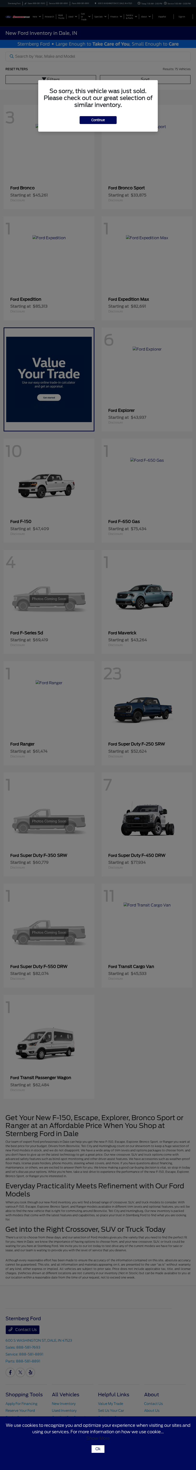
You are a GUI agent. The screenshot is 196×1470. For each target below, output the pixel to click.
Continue (98, 120)
